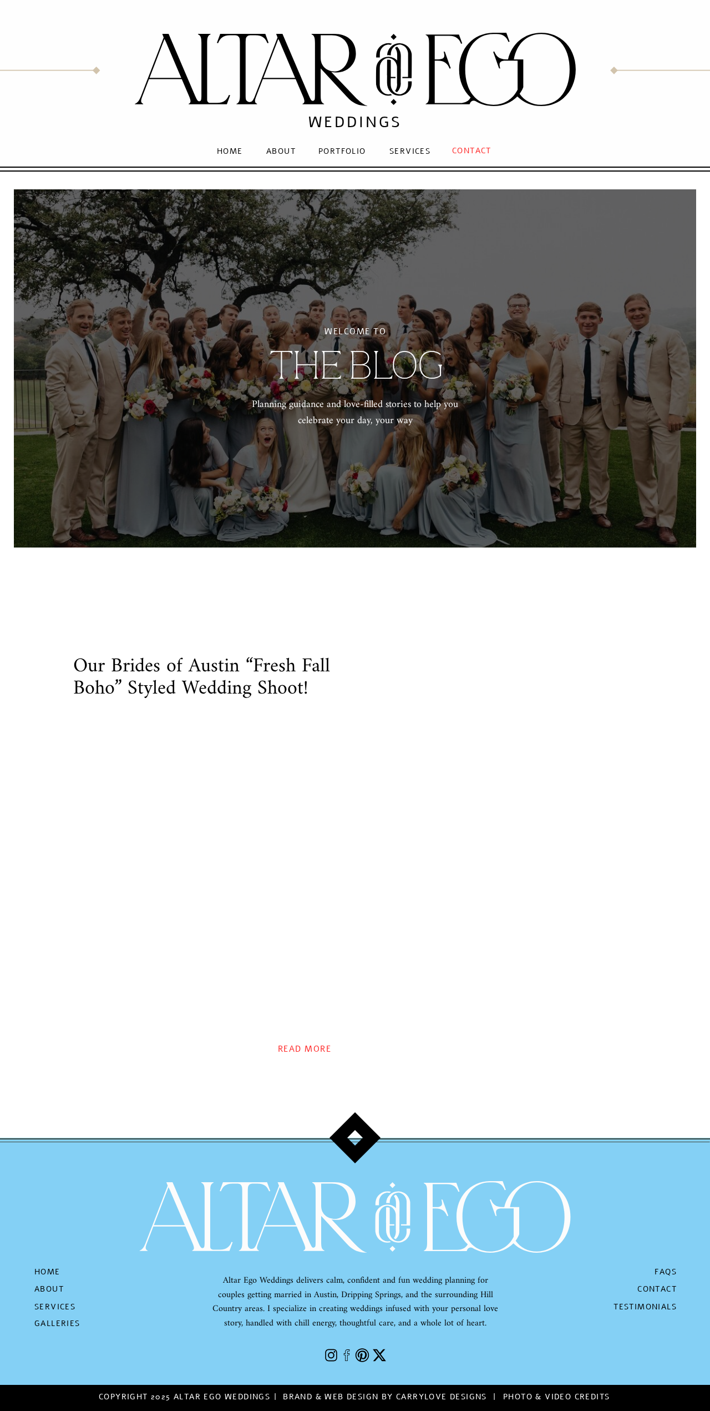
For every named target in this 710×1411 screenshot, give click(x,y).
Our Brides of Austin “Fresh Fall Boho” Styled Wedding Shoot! (201, 677)
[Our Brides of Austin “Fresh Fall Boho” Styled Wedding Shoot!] (202, 873)
